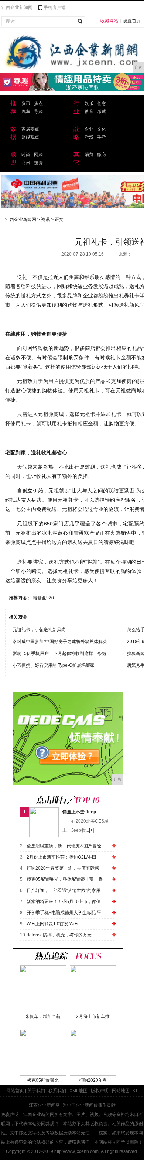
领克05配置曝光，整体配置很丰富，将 (65, 879)
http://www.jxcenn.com (76, 1151)
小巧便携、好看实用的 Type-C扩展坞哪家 (54, 665)
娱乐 (89, 103)
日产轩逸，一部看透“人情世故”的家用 (63, 890)
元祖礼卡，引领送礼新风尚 (39, 629)
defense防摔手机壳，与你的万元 (59, 934)
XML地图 (78, 1090)
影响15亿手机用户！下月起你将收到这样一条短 (59, 653)
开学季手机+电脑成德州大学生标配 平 (64, 912)
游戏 (89, 137)
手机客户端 (55, 7)
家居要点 (30, 129)
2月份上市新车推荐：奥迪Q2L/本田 (61, 857)
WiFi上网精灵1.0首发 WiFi (52, 923)
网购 (38, 154)
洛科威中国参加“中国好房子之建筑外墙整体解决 (60, 641)
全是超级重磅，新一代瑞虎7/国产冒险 (64, 845)
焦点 (38, 103)
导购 (38, 111)
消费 (89, 154)
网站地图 (121, 1090)
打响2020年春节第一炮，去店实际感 (63, 868)
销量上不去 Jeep (79, 811)
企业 (89, 129)
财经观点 (30, 137)
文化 (101, 129)
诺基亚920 (43, 597)
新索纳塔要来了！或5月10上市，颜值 (64, 901)
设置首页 (132, 20)
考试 (101, 111)
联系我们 (57, 1090)
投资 (38, 162)
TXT (134, 1090)
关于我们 (36, 1090)
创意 (101, 103)
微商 (101, 154)
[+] (91, 830)
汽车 (25, 111)
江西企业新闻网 (16, 7)
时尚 (25, 154)
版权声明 (100, 1090)
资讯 (25, 103)
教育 (89, 111)
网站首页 (15, 1090)
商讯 (25, 162)
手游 (101, 137)
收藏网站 (109, 20)
